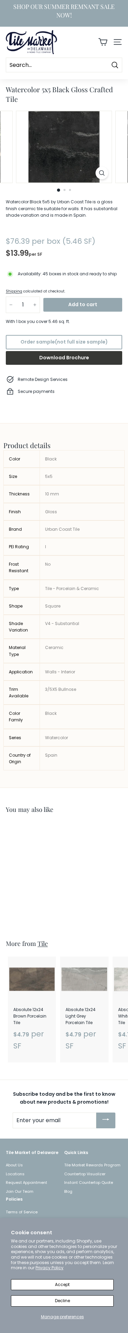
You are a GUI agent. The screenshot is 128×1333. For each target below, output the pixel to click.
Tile (43, 943)
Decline (62, 1301)
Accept (62, 1284)
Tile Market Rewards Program (92, 1165)
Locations (15, 1174)
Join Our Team (19, 1191)
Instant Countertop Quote (88, 1182)
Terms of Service (22, 1212)
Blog (68, 1191)
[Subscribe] (105, 1120)
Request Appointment (26, 1182)
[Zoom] (102, 173)
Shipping (14, 291)
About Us (14, 1165)
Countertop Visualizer (84, 1174)
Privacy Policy (49, 1268)
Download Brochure (64, 357)
